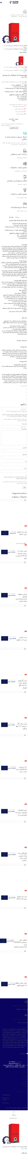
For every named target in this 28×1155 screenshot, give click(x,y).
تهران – (23, 1065)
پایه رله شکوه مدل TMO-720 (21, 898)
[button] (4, 533)
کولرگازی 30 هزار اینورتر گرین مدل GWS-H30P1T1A (22, 857)
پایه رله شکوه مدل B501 (22, 533)
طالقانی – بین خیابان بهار (12, 1065)
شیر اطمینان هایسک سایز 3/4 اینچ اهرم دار (21, 812)
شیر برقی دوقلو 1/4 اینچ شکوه (21, 984)
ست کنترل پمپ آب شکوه (21, 638)
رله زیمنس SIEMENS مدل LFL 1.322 (21, 769)
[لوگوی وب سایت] (14, 2)
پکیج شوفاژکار (14, 16)
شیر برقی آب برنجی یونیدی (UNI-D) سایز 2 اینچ (21, 554)
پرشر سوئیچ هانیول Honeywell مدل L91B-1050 (21, 597)
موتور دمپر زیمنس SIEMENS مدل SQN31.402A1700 (20, 943)
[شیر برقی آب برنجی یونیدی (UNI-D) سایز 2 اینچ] (21, 543)
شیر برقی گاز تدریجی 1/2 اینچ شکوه (21, 726)
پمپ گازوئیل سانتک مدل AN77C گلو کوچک (22, 684)
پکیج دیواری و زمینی (23, 16)
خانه (26, 14)
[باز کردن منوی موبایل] (26, 2)
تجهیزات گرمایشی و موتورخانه (17, 14)
